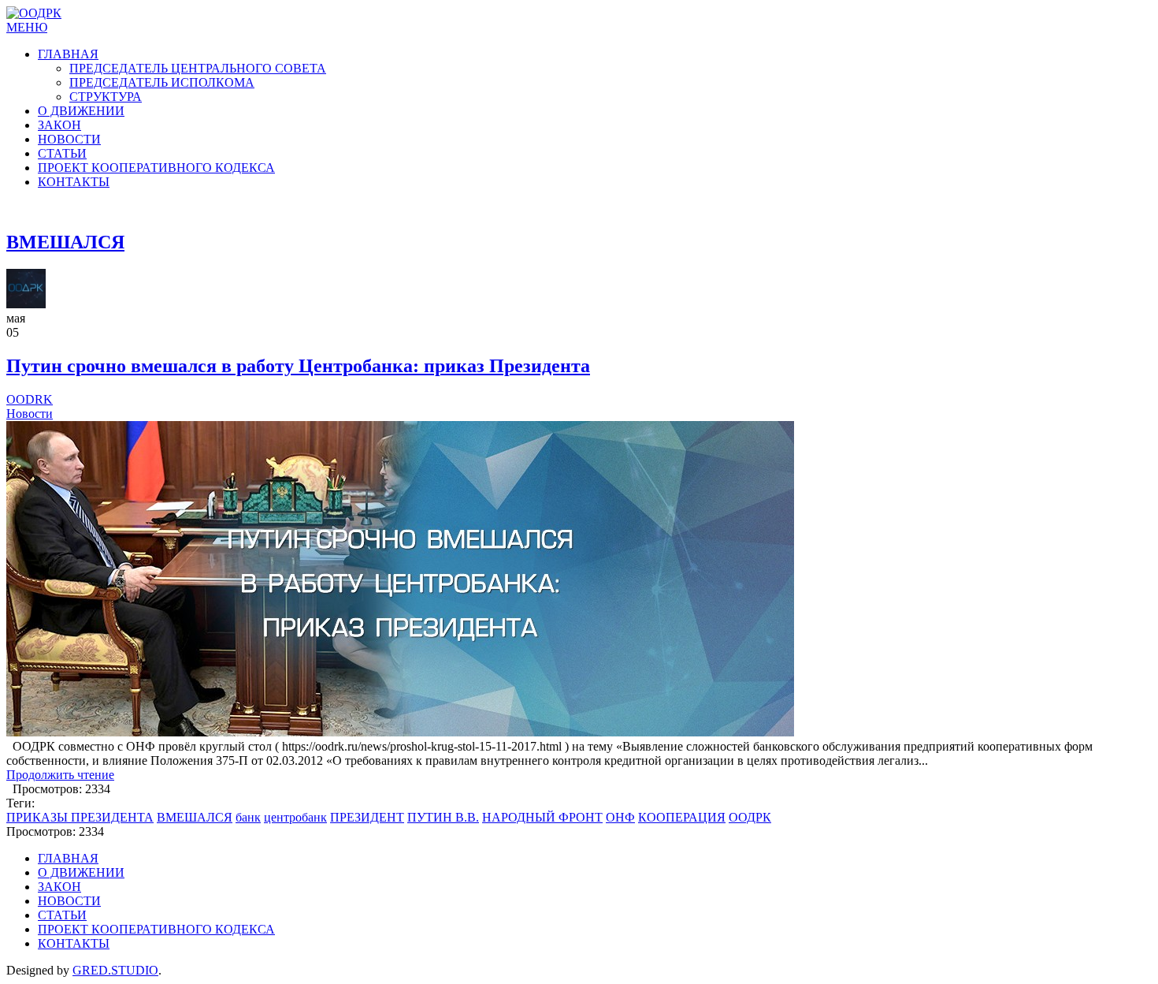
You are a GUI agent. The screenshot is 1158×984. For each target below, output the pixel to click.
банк (248, 817)
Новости (29, 413)
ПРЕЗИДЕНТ (367, 817)
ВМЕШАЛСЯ (194, 817)
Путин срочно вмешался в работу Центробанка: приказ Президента (298, 366)
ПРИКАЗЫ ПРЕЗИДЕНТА (80, 817)
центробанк (295, 817)
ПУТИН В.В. (443, 817)
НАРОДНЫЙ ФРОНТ (542, 817)
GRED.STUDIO (115, 970)
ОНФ (620, 817)
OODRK (29, 399)
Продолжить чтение (60, 774)
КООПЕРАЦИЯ (682, 817)
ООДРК (750, 817)
